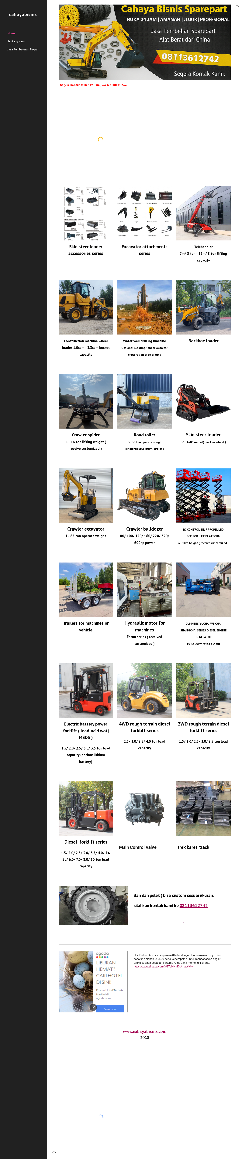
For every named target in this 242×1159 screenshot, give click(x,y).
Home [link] (11, 33)
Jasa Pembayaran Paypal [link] (23, 49)
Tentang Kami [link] (16, 41)
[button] (237, 5)
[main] (145, 86)
